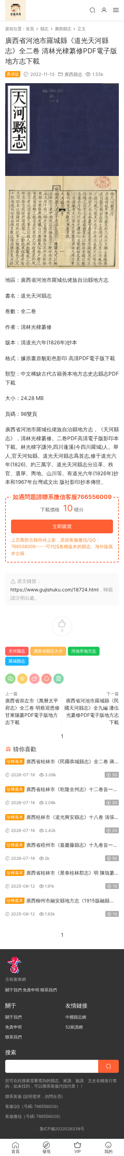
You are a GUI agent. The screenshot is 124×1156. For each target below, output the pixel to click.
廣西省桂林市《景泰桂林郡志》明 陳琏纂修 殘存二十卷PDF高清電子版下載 (59, 873)
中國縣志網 (75, 1017)
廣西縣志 (73, 74)
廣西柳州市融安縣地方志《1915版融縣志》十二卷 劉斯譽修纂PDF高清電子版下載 (57, 901)
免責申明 (31, 989)
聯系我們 (48, 989)
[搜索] (92, 9)
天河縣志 (17, 651)
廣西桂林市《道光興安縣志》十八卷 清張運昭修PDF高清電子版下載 (59, 817)
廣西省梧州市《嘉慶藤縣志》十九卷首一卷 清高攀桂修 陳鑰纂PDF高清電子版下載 (61, 845)
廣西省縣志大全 (48, 651)
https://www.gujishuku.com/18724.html (54, 589)
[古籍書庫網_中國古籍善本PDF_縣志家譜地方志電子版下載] (15, 10)
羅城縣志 (17, 661)
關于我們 (13, 989)
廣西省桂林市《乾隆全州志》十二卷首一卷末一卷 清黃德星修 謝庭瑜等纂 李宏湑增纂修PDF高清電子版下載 (61, 789)
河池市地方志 (83, 651)
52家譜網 (74, 1027)
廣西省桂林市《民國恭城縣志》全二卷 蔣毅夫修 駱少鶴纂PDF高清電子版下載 (59, 762)
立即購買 (62, 526)
